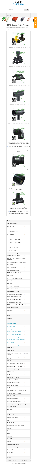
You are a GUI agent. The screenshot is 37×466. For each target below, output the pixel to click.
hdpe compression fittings (13, 345)
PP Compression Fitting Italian (14, 302)
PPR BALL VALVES (13, 231)
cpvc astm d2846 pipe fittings (14, 401)
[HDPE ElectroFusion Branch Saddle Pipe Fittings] (18, 45)
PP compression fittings (13, 291)
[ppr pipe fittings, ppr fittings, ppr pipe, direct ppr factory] (18, 5)
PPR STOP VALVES (13, 229)
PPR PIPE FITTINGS (12, 223)
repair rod (9, 436)
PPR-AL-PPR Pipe (13, 247)
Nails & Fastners (11, 438)
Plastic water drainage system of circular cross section (18, 357)
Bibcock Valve (12, 313)
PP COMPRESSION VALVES (14, 297)
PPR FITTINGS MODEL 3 (15, 242)
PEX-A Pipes (10, 449)
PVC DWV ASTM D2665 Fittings (14, 278)
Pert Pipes (9, 409)
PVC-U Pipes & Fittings (12, 253)
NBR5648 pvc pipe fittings (13, 270)
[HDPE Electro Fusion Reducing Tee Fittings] (18, 121)
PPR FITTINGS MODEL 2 (15, 239)
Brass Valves (10, 310)
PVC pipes (9, 283)
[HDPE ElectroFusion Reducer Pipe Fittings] (18, 167)
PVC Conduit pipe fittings (13, 288)
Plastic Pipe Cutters (11, 422)
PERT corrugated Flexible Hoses (15, 363)
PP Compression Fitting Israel (14, 299)
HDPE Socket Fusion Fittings (14, 334)
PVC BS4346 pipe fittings (13, 286)
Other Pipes (10, 361)
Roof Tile (9, 457)
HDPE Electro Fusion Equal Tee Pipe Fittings (18, 104)
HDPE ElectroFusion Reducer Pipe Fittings (18, 169)
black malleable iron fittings (13, 382)
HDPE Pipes (10, 329)
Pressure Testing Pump (12, 417)
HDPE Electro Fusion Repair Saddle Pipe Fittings (18, 85)
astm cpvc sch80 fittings (12, 398)
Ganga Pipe (10, 280)
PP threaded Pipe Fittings (13, 369)
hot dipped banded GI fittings (14, 387)
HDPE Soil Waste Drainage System (15, 339)
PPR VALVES (10, 226)
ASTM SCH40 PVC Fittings (13, 255)
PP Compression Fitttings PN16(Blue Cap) (17, 304)
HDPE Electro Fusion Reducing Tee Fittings (18, 123)
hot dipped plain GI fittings (13, 380)
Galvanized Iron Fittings (13, 377)
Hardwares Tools (11, 414)
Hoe (8, 420)
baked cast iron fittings (12, 385)
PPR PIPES (10, 245)
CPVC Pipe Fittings (11, 396)
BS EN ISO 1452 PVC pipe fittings (15, 272)
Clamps (9, 441)
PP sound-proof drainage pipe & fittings (16, 404)
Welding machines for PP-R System (15, 425)
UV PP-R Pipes (12, 250)
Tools (8, 315)
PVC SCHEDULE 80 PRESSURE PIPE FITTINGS (16, 259)
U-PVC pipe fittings (11, 267)
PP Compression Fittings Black (14, 294)
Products (15, 460)
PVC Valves (10, 275)
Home (7, 27)
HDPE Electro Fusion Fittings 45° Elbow (18, 213)
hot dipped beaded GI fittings (14, 393)
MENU (9, 15)
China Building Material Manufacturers (16, 321)
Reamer (9, 428)
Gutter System (10, 350)
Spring (8, 430)
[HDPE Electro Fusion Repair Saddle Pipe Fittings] (18, 83)
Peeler (8, 433)
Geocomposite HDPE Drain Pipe (15, 366)
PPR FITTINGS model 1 (14, 237)
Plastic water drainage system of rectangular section (17, 354)
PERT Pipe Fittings (11, 406)
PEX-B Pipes (10, 452)
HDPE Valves (10, 342)
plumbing (9, 318)
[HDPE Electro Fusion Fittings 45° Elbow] (18, 211)
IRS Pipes (9, 374)
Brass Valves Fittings (12, 307)
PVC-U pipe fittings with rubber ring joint (16, 262)
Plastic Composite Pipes (13, 447)
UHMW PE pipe (11, 326)
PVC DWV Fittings (11, 265)
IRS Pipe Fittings (11, 371)
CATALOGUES (10, 347)
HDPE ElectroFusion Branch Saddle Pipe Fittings (18, 47)
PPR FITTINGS (10, 234)
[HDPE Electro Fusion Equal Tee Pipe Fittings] (18, 102)
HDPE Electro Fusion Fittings (14, 331)
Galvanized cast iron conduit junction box (17, 390)
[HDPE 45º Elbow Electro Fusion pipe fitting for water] (18, 148)
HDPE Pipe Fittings (14, 27)
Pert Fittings (10, 412)
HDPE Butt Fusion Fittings (13, 337)
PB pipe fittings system (13, 444)
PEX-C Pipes (10, 455)
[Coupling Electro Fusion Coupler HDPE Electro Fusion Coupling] (18, 186)
